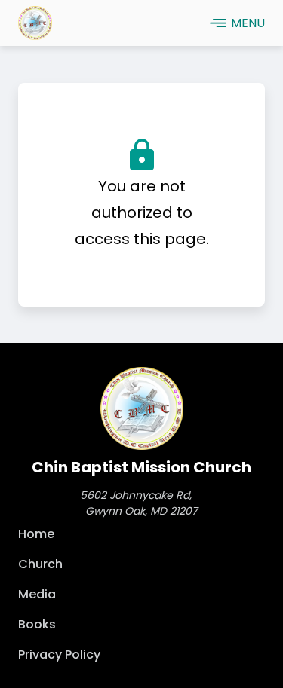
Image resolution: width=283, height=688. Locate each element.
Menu (248, 23)
